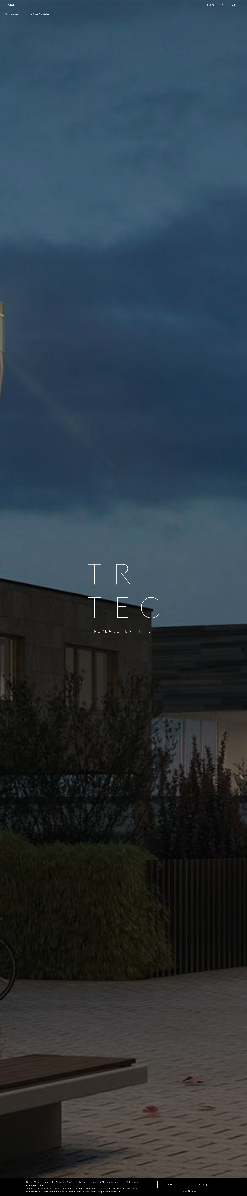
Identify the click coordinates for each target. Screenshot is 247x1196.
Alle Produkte (13, 14)
